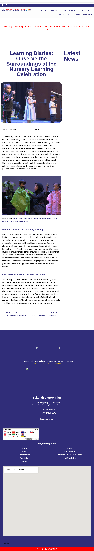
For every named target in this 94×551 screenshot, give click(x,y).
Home (43, 10)
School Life (64, 14)
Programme (69, 10)
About (24, 451)
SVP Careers (69, 451)
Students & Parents (83, 14)
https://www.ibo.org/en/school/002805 (47, 364)
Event (69, 448)
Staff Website (69, 458)
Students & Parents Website (69, 455)
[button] (55, 10)
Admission (85, 10)
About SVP (53, 10)
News (24, 461)
